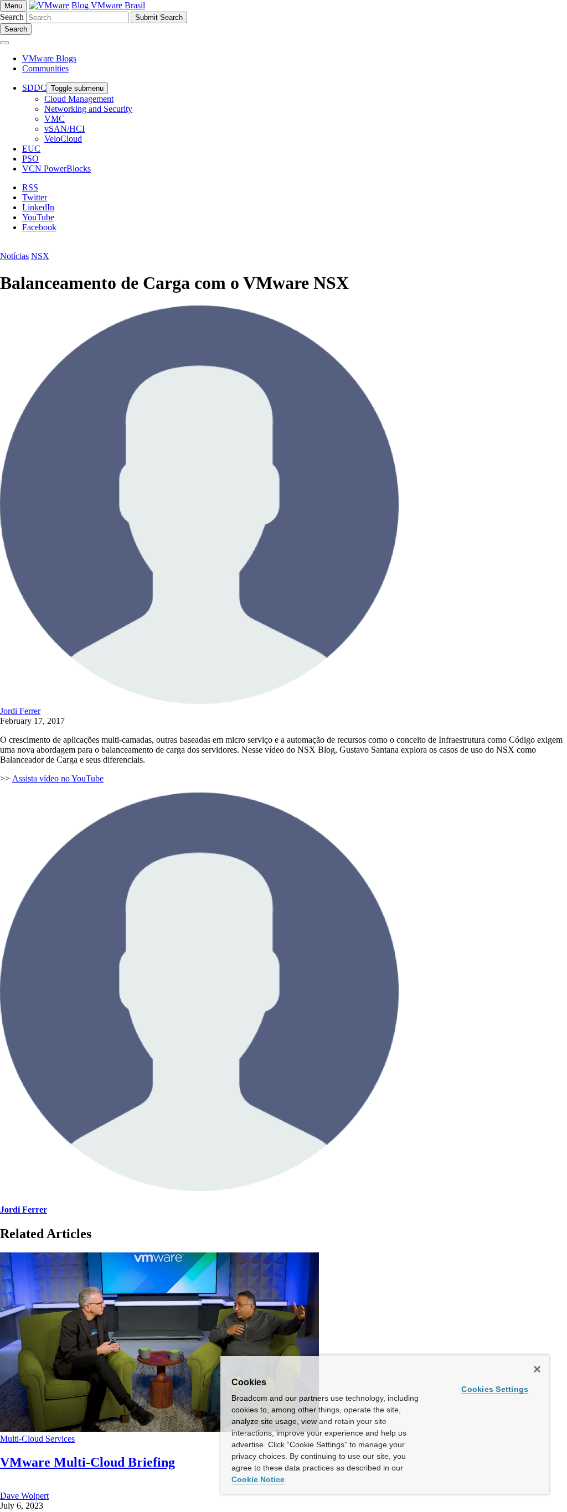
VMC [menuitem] (54, 118)
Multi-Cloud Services (37, 1438)
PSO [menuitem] (30, 158)
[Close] (537, 1369)
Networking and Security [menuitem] (88, 108)
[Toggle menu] (4, 42)
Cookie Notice (258, 1479)
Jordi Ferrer (20, 711)
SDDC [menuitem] (34, 87)
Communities (45, 68)
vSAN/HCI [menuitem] (64, 128)
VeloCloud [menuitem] (63, 138)
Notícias (14, 256)
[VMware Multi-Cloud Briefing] (159, 1428)
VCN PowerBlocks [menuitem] (56, 168)
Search (12, 17)
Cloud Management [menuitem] (79, 98)
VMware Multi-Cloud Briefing (87, 1462)
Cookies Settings (494, 1389)
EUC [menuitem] (31, 148)
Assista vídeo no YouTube (58, 778)
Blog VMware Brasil (108, 5)
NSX (40, 256)
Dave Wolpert (24, 1495)
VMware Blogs (49, 58)
